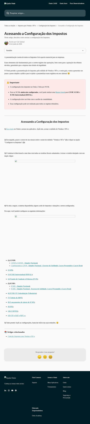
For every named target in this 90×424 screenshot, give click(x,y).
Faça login (10, 129)
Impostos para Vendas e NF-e (27, 26)
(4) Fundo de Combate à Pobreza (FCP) (23, 279)
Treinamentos (52, 387)
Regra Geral (60, 92)
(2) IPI (10, 270)
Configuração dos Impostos (47, 26)
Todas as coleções (9, 26)
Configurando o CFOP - (46, 266)
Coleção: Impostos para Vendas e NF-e (21, 336)
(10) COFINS (13, 311)
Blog (64, 391)
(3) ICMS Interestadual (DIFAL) (20, 274)
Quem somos (67, 387)
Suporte (34, 382)
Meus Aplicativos (53, 382)
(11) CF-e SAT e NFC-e (16, 316)
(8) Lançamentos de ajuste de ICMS (21, 302)
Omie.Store (63, 3)
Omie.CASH (53, 3)
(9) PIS (10, 307)
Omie (64, 382)
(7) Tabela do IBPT (15, 298)
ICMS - (20, 286)
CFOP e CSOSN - (24, 263)
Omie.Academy (37, 416)
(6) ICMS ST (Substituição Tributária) (22, 293)
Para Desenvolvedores (77, 3)
